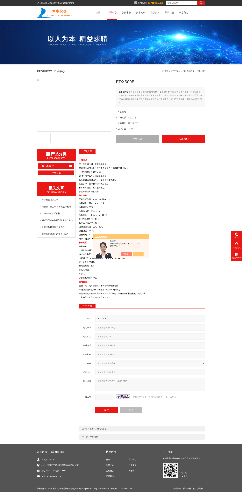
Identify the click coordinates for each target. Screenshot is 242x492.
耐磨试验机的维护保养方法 (54, 227)
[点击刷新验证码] (123, 396)
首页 (98, 12)
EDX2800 (94, 437)
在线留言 (155, 12)
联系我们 (183, 12)
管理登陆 (177, 488)
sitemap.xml (126, 488)
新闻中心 (126, 12)
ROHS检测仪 (188, 71)
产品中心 (112, 12)
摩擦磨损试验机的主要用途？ (55, 234)
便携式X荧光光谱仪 (98, 429)
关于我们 (169, 12)
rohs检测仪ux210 (50, 200)
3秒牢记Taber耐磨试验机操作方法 (57, 220)
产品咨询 (137, 138)
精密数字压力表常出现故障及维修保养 (58, 206)
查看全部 (56, 173)
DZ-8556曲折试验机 (51, 213)
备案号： (115, 488)
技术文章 (140, 12)
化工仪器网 (198, 488)
